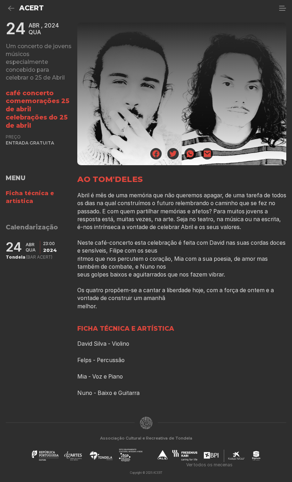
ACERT (31, 8)
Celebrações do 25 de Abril (37, 121)
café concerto (30, 93)
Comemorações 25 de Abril (37, 105)
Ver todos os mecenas (209, 464)
